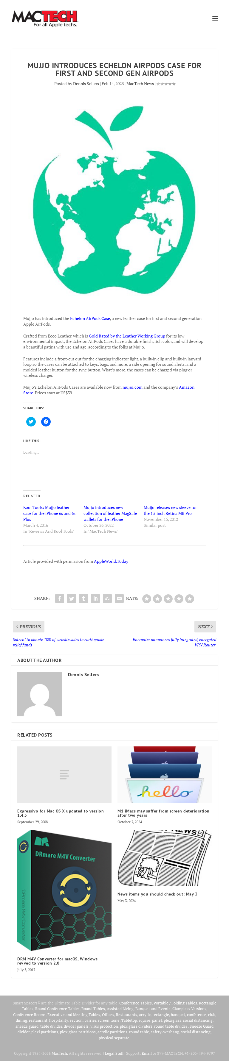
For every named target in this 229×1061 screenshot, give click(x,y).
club (211, 1014)
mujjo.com (133, 387)
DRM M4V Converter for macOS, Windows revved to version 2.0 (57, 961)
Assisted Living (120, 1008)
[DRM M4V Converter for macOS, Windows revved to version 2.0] (64, 890)
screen (103, 1020)
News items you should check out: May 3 (157, 894)
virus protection (104, 1026)
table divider (51, 1026)
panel (157, 1020)
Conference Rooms (29, 1014)
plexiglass (172, 1020)
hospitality (58, 1020)
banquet (178, 1014)
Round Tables (93, 1008)
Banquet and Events (153, 1008)
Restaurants (126, 1014)
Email (147, 1053)
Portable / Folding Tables (175, 1003)
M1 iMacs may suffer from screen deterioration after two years (163, 813)
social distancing (198, 1020)
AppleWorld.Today (111, 561)
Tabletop (129, 1020)
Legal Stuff (114, 1053)
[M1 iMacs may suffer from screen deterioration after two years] (164, 774)
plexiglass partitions (78, 1032)
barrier (90, 1020)
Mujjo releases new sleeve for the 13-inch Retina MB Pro (170, 510)
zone (115, 1020)
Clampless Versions (189, 1008)
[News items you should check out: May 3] (164, 858)
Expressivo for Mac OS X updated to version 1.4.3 (60, 813)
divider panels (76, 1026)
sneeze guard (27, 1026)
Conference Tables (135, 1003)
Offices (108, 1014)
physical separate (114, 1037)
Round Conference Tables (57, 1008)
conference (196, 1014)
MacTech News (140, 83)
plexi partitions (44, 1032)
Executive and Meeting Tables (73, 1014)
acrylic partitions (112, 1032)
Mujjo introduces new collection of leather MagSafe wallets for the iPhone (110, 513)
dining (21, 1020)
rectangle (160, 1014)
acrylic (145, 1014)
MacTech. (60, 1053)
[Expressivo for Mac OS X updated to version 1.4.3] (64, 774)
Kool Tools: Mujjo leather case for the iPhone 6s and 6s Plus (49, 513)
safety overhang (165, 1032)
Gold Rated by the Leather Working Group (127, 336)
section (76, 1020)
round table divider (171, 1026)
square (144, 1020)
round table (139, 1032)
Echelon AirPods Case (90, 318)
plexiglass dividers (136, 1026)
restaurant (38, 1020)
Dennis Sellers (86, 83)
